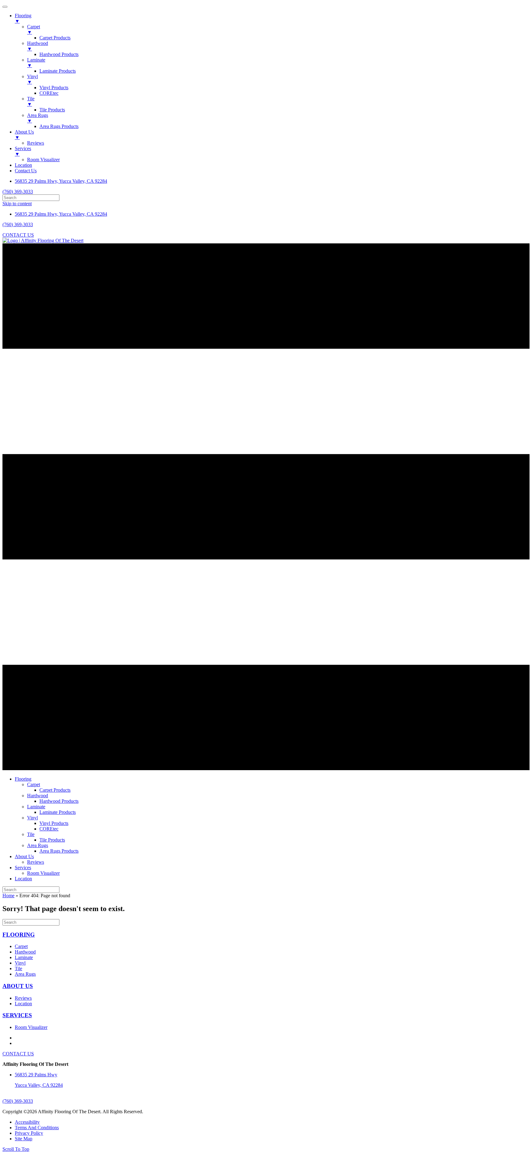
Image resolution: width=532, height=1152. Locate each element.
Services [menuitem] (23, 151)
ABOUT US (17, 986)
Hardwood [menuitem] (37, 46)
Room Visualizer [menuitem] (43, 159)
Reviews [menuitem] (35, 143)
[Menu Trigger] (4, 7)
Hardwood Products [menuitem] (59, 54)
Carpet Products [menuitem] (55, 37)
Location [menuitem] (23, 165)
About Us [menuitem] (24, 134)
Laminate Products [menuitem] (57, 71)
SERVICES (17, 1015)
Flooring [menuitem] (23, 18)
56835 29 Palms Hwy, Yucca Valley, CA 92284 (61, 181)
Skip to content (17, 203)
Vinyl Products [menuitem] (53, 87)
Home (8, 895)
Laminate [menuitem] (36, 62)
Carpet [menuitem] (33, 29)
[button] (15, 1149)
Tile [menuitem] (30, 101)
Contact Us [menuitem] (26, 170)
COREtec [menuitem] (48, 93)
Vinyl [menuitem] (32, 79)
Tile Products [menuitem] (52, 109)
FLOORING (18, 934)
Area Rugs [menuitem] (37, 118)
